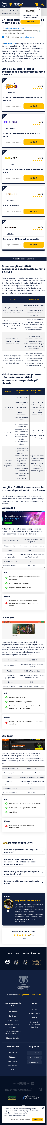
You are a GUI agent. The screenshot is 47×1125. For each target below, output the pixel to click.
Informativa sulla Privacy (20, 1120)
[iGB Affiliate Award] (7, 962)
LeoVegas (12, 1061)
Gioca (33, 106)
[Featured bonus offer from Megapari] (36, 4)
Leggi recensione (13, 106)
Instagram (35, 1062)
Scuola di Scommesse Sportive (34, 1024)
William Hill (12, 1052)
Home (4, 11)
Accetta (38, 1119)
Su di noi (12, 1016)
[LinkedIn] (8, 911)
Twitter (36, 1057)
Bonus (34, 1018)
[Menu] (4, 4)
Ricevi (30, 21)
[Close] (39, 9)
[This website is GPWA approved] (12, 1098)
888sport (13, 1057)
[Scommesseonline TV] (17, 4)
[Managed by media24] (30, 1098)
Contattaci (12, 1012)
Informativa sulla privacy (12, 1025)
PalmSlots (12, 1065)
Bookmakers (15, 11)
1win (12, 1070)
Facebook (35, 1053)
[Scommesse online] (23, 983)
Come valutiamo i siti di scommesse (13, 1032)
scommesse (10, 43)
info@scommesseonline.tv (29, 995)
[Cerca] (42, 4)
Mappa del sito (12, 1038)
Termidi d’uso (13, 1020)
